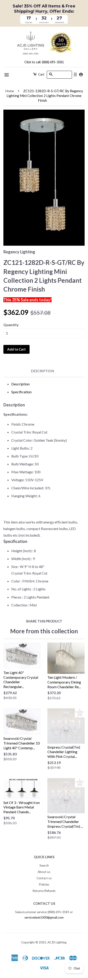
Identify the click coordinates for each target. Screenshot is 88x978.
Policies (44, 884)
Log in (75, 75)
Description (42, 371)
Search (44, 865)
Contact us (44, 878)
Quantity (11, 325)
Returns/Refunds (44, 891)
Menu (6, 75)
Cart (40, 74)
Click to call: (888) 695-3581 (44, 62)
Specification (21, 392)
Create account (81, 74)
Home (9, 91)
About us (44, 872)
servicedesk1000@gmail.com (44, 917)
